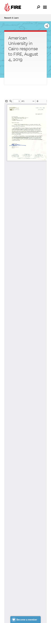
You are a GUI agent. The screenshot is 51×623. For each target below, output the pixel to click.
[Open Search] (38, 7)
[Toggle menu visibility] (45, 7)
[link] (13, 7)
